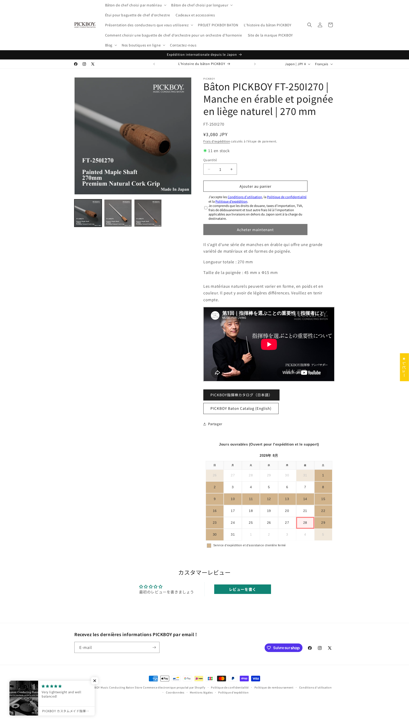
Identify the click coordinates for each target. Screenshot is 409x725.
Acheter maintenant (255, 229)
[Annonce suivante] (255, 63)
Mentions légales (201, 692)
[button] (135, 5)
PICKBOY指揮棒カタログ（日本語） (241, 394)
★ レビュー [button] (404, 367)
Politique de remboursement (273, 687)
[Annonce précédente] (154, 63)
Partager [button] (215, 423)
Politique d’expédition (231, 201)
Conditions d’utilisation (245, 197)
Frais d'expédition (216, 141)
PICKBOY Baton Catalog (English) (240, 408)
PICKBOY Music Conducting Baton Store (115, 687)
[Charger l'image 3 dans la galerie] (148, 213)
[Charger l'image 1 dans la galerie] (88, 213)
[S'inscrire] (154, 647)
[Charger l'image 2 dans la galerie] (118, 213)
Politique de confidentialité (287, 197)
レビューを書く (242, 589)
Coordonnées (175, 692)
